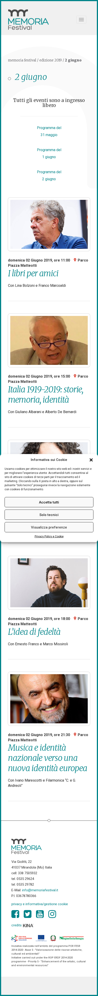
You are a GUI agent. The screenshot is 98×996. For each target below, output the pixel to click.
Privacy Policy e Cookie (49, 536)
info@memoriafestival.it (40, 890)
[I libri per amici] (49, 224)
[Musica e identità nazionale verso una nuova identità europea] (49, 698)
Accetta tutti (49, 502)
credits (17, 925)
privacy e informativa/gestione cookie (39, 904)
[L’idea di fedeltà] (49, 583)
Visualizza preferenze (49, 527)
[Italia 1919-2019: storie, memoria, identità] (49, 340)
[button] (91, 459)
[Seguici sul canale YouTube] (40, 914)
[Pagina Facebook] (15, 914)
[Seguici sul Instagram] (52, 914)
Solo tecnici (49, 515)
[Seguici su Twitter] (27, 914)
